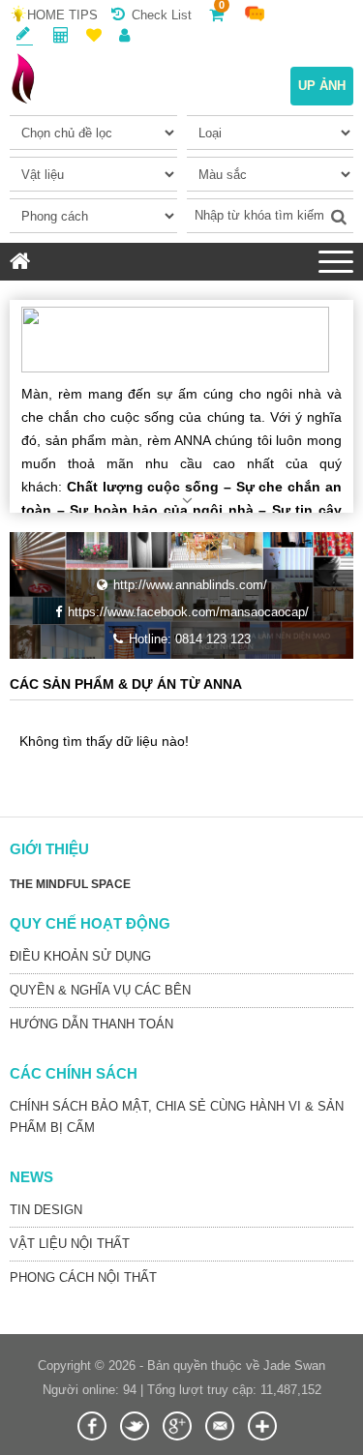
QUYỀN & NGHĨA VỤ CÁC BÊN (100, 990)
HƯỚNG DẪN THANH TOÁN (91, 1024)
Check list (162, 15)
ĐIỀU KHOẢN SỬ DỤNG (80, 956)
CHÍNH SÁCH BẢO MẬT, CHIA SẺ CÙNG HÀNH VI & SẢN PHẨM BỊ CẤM (177, 1117)
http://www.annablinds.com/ (190, 585)
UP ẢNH (322, 85)
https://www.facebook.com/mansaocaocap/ (188, 612)
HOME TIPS (62, 15)
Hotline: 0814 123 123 (190, 639)
